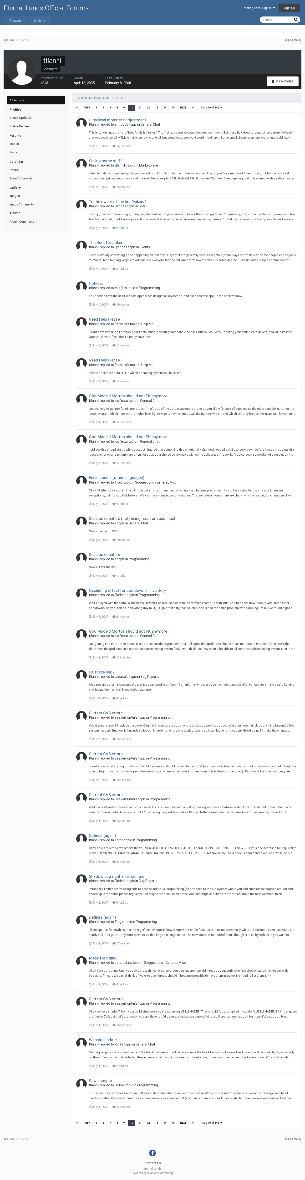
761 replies (123, 739)
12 (148, 107)
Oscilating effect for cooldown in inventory (127, 590)
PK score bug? (101, 672)
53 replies (123, 1107)
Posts (13, 152)
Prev (87, 107)
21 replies (123, 616)
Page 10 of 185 (210, 107)
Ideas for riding (103, 958)
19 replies (123, 304)
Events (14, 170)
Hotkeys (96, 283)
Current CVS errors (106, 713)
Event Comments (21, 178)
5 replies (122, 504)
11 (139, 107)
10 (131, 107)
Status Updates (20, 117)
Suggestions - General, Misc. (156, 482)
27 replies (123, 861)
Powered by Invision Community (152, 1173)
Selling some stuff (105, 160)
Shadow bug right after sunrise (116, 876)
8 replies (122, 1066)
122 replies (123, 422)
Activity (39, 21)
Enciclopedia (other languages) (116, 477)
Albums (15, 213)
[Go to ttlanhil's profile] (81, 123)
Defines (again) (102, 835)
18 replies (123, 540)
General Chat (150, 124)
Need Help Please (104, 319)
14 (164, 107)
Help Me (147, 324)
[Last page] (192, 108)
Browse (15, 21)
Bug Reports (150, 677)
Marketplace (148, 165)
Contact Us (152, 1163)
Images (15, 196)
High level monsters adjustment (117, 120)
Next (183, 107)
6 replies (122, 902)
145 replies (123, 146)
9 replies (122, 228)
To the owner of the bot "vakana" (117, 201)
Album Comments (22, 221)
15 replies (123, 187)
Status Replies (19, 126)
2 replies (122, 268)
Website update (103, 1039)
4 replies (122, 698)
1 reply (120, 575)
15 (173, 107)
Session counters (104, 554)
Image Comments (22, 204)
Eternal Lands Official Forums (46, 8)
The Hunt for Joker (105, 242)
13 (156, 107)
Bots (142, 206)
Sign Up (289, 8)
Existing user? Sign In (258, 8)
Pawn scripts (100, 1080)
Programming (149, 288)
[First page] (77, 108)
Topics (14, 143)
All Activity (17, 100)
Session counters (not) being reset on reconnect (132, 518)
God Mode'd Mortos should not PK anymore (128, 395)
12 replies (123, 345)
